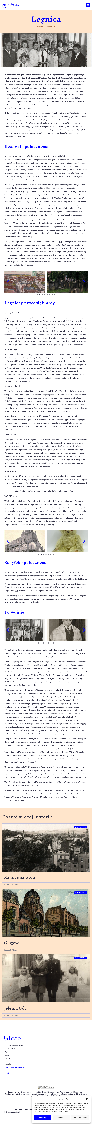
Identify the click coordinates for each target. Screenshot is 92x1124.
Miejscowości (9, 1048)
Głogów (11, 942)
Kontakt (7, 1064)
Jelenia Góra (16, 1008)
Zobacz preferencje (80, 1118)
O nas (6, 1055)
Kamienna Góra (19, 877)
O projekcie (8, 1052)
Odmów (61, 1118)
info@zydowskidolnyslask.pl (15, 1067)
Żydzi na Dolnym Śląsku (13, 1045)
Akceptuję (42, 1118)
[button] (87, 1099)
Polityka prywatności (12, 1112)
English (7, 1058)
